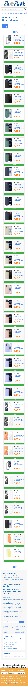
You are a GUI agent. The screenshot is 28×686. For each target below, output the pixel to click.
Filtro (5, 25)
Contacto (20, 13)
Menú (5, 13)
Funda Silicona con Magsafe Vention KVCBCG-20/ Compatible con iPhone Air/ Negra (19, 100)
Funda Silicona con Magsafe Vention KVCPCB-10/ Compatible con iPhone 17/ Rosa (19, 291)
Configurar (4, 673)
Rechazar (11, 673)
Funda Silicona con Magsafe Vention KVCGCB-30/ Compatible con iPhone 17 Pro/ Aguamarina (19, 129)
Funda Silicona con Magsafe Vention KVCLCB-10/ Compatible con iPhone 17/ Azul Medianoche (19, 173)
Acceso (11, 13)
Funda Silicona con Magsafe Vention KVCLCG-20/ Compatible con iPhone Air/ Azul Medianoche (19, 217)
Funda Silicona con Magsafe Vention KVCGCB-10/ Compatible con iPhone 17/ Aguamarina (19, 114)
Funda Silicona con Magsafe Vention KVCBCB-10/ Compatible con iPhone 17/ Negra (19, 525)
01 (14, 32)
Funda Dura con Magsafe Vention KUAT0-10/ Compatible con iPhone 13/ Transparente (19, 408)
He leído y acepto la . (13, 617)
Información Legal (20, 626)
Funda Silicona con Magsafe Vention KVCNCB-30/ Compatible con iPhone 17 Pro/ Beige (19, 246)
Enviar (21, 621)
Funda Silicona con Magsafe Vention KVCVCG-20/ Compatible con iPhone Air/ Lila (19, 393)
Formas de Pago (19, 631)
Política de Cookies (14, 684)
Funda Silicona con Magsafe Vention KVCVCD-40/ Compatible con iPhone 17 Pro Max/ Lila (19, 379)
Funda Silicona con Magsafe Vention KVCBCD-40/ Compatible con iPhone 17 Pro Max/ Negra (19, 85)
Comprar (14, 47)
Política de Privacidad (7, 612)
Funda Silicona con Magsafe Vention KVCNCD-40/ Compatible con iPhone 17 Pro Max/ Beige (19, 261)
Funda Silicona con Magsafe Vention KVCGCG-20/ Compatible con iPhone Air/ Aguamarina (19, 158)
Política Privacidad (8, 627)
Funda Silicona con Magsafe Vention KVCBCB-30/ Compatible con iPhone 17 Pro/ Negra (19, 70)
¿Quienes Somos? (20, 632)
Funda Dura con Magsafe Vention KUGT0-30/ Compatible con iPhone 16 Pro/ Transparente (19, 496)
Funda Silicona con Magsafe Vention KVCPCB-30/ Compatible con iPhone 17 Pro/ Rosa (19, 305)
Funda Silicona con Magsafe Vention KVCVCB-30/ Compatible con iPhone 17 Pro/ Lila (19, 364)
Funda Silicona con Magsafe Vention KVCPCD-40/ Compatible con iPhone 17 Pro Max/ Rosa (19, 320)
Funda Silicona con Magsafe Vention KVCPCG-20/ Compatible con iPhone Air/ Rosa (19, 335)
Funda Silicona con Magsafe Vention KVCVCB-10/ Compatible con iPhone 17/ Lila (19, 349)
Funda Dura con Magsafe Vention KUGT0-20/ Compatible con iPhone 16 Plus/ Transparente (19, 481)
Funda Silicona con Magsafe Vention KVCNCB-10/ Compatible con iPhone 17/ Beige (19, 232)
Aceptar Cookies (20, 673)
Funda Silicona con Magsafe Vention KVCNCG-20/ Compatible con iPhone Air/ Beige (19, 276)
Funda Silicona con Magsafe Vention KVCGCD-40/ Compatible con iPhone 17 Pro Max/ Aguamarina (19, 144)
